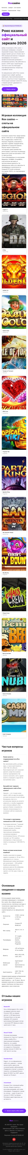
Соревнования (12, 10)
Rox (14, 3)
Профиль (5, 14)
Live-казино (17, 7)
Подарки (4, 10)
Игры (18, 10)
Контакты (4, 7)
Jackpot (10, 7)
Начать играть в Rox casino (15, 1111)
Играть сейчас (10, 89)
